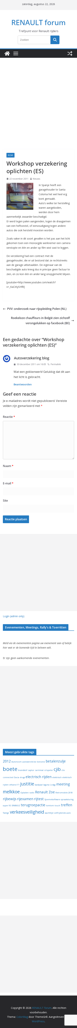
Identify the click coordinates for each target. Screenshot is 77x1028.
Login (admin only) (13, 616)
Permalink (56, 364)
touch (57, 805)
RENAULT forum (38, 22)
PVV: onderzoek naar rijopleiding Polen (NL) (36, 309)
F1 (18, 784)
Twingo (6, 813)
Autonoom (16, 762)
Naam (8, 466)
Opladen (24, 792)
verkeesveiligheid (27, 812)
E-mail (8, 483)
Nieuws (36, 178)
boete (10, 769)
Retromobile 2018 (64, 792)
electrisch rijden (39, 776)
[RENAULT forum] (7, 53)
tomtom (50, 805)
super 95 (7, 805)
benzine (41, 762)
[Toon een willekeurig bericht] (70, 53)
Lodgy (53, 784)
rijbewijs (9, 799)
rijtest (39, 799)
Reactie (9, 417)
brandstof (22, 770)
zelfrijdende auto (62, 813)
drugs (22, 777)
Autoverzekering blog (31, 358)
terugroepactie (33, 805)
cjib (57, 769)
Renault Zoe (45, 792)
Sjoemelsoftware (52, 799)
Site (5, 501)
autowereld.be (29, 762)
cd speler (48, 770)
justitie (27, 784)
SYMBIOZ (16, 805)
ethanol (13, 784)
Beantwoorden (23, 384)
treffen (66, 805)
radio (31, 792)
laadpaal (39, 784)
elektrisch (57, 777)
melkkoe (11, 792)
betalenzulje (56, 761)
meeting (63, 784)
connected (8, 777)
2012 (7, 761)
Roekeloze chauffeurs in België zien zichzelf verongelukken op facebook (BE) (40, 320)
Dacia (16, 777)
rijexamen (25, 799)
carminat (39, 770)
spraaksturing (67, 799)
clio (63, 770)
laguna (46, 784)
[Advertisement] (38, 98)
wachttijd (49, 813)
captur (31, 770)
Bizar (10, 155)
